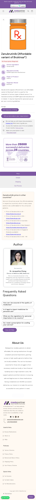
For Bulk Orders (9, 480)
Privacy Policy (9, 454)
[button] (3, 11)
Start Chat (6, 497)
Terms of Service (9, 450)
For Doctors (8, 476)
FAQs (6, 439)
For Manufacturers (10, 483)
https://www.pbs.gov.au (13, 223)
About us (7, 435)
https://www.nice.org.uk (13, 214)
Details (18, 177)
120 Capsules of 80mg (10, 110)
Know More (18, 395)
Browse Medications (10, 432)
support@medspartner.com (15, 419)
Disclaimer (8, 494)
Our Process (18, 186)
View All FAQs (9, 330)
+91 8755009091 (12, 422)
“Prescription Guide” (11, 132)
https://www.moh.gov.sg (13, 234)
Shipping (18, 181)
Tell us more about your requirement (16, 116)
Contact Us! (9, 123)
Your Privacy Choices (11, 465)
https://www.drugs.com (13, 218)
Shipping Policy (9, 461)
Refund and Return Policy (12, 458)
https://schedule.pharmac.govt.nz (16, 227)
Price (18, 173)
